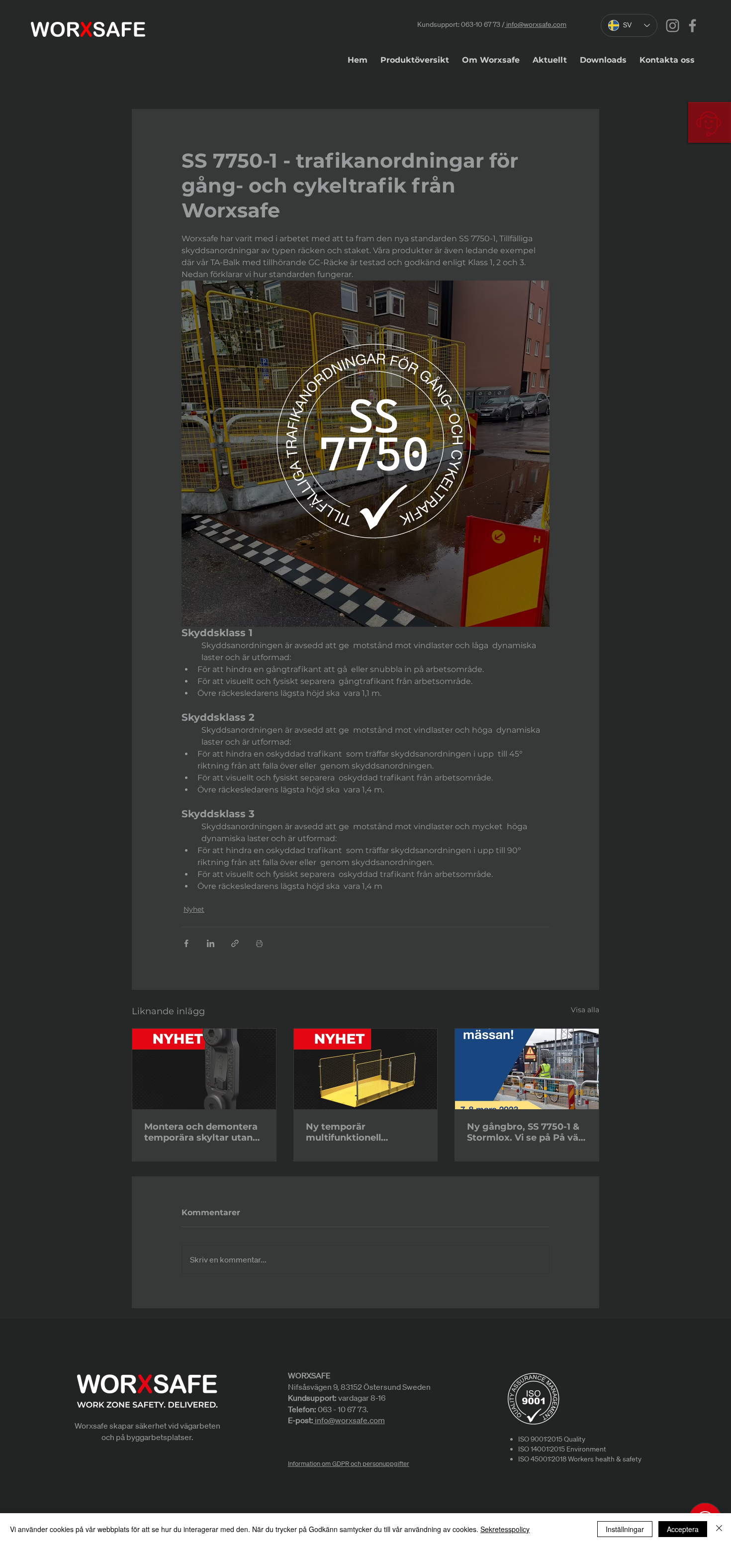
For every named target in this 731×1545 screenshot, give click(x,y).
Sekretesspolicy (505, 1529)
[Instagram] (672, 25)
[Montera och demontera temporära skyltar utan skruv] (204, 1069)
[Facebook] (692, 25)
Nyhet (193, 909)
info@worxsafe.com (535, 24)
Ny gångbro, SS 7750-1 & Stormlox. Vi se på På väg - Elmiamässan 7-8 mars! (526, 1132)
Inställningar (625, 1529)
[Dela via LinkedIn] (210, 943)
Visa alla (585, 1009)
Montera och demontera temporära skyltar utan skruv (201, 1132)
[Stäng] (719, 1529)
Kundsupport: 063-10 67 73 (458, 24)
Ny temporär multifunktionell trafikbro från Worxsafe (361, 1132)
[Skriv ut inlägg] (259, 943)
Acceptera (683, 1529)
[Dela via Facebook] (186, 943)
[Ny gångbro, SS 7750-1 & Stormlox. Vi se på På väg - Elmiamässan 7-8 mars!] (527, 1069)
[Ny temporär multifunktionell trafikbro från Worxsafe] (366, 1069)
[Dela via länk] (235, 943)
